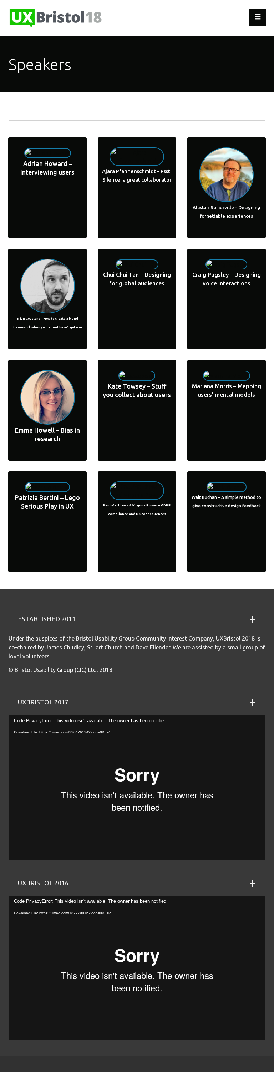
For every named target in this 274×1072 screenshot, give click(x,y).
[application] (137, 787)
